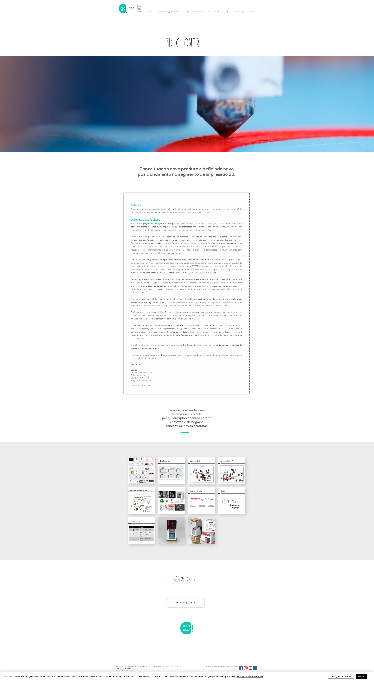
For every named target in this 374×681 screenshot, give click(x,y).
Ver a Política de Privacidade (250, 676)
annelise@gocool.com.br (124, 670)
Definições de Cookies (341, 676)
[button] (168, 11)
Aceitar (361, 676)
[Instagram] (246, 668)
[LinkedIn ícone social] (255, 668)
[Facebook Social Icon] (241, 668)
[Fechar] (370, 676)
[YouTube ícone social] (250, 668)
